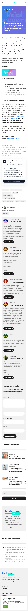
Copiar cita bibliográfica (14, 181)
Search (14, 498)
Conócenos (5, 586)
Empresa (5, 50)
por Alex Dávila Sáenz (14, 464)
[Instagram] (11, 527)
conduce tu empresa (16, 190)
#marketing (5, 190)
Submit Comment (10, 436)
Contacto (4, 591)
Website (5, 427)
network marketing (7, 195)
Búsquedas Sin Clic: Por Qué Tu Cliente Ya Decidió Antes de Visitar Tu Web (17, 482)
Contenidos (5, 213)
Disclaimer (4, 588)
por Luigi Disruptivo (13, 477)
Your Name (6, 410)
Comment (6, 397)
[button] (2, 2)
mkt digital (15, 192)
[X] (8, 527)
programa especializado (9, 198)
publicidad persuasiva (8, 201)
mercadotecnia (6, 192)
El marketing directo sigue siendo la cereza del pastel (17, 457)
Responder (8, 241)
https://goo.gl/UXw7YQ (13, 138)
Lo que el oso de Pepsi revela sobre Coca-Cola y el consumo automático (17, 469)
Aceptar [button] (5, 606)
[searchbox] (14, 493)
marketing (14, 38)
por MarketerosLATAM (14, 453)
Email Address (7, 418)
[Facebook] (5, 527)
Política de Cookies (7, 593)
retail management (20, 201)
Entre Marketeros (12, 118)
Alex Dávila (13, 356)
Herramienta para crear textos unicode (15, 547)
